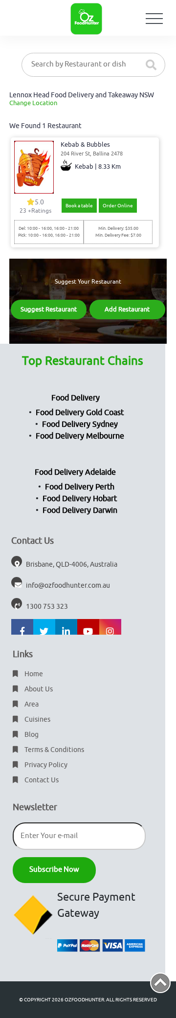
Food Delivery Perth (79, 487)
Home (33, 674)
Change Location (33, 103)
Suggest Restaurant (49, 309)
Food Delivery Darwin (80, 510)
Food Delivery (75, 398)
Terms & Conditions (53, 750)
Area (31, 704)
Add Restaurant (127, 309)
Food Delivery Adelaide (75, 472)
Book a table (79, 205)
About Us (38, 689)
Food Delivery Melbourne (80, 436)
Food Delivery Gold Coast (80, 413)
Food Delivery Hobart (80, 499)
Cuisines (36, 719)
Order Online (118, 205)
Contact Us (41, 780)
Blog (31, 734)
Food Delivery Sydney (80, 424)
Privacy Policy (45, 765)
